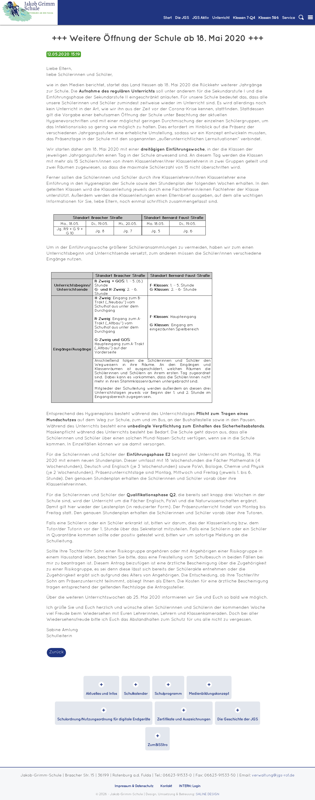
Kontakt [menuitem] (166, 786)
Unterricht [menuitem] (221, 18)
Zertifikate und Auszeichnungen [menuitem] (183, 719)
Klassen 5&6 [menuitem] (268, 18)
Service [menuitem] (288, 18)
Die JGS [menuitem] (182, 18)
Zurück (56, 652)
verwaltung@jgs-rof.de (273, 775)
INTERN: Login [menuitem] (189, 786)
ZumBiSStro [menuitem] (157, 745)
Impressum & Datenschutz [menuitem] (134, 786)
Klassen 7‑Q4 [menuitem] (244, 18)
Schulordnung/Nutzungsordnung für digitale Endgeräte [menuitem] (103, 719)
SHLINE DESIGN (207, 794)
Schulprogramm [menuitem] (168, 694)
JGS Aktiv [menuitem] (200, 18)
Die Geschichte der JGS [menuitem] (237, 719)
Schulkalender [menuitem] (136, 694)
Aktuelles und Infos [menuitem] (101, 694)
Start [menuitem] (167, 18)
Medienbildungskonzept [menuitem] (209, 694)
